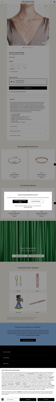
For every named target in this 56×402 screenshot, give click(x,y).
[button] (50, 193)
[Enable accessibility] (2, 399)
